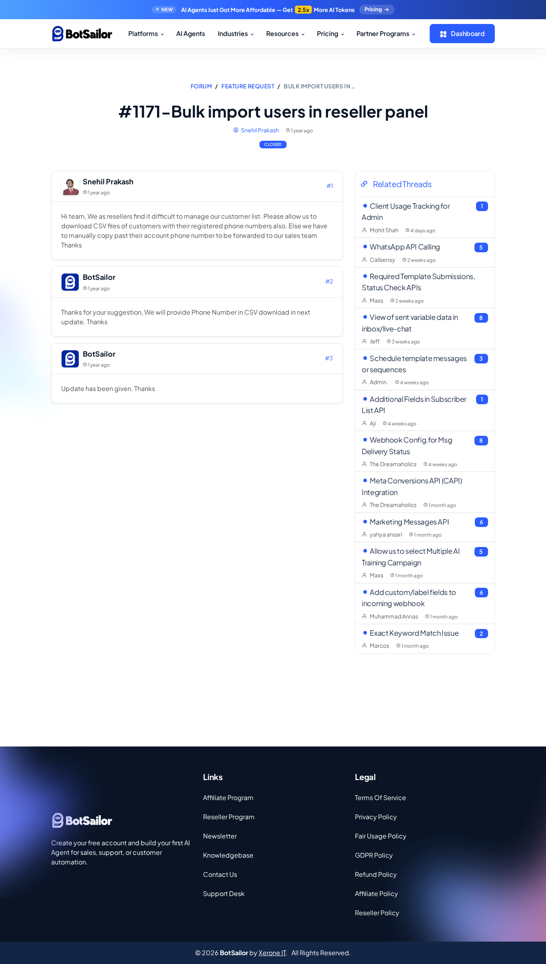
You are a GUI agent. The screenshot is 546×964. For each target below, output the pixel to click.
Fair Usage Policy (381, 836)
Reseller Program (229, 816)
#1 (330, 185)
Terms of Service (380, 797)
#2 (329, 281)
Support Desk (224, 893)
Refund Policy (376, 874)
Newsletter (220, 836)
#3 (329, 357)
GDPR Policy (374, 855)
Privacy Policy (376, 816)
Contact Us (220, 874)
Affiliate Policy (376, 893)
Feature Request (247, 86)
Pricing (373, 9)
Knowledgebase (228, 855)
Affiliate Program (228, 797)
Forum (201, 86)
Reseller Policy (377, 912)
